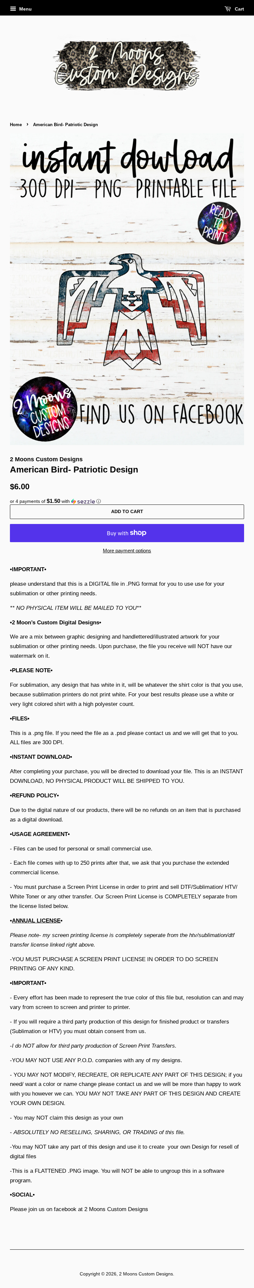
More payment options (127, 550)
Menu (25, 9)
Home (16, 124)
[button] (127, 501)
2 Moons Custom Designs (146, 1273)
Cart (238, 9)
